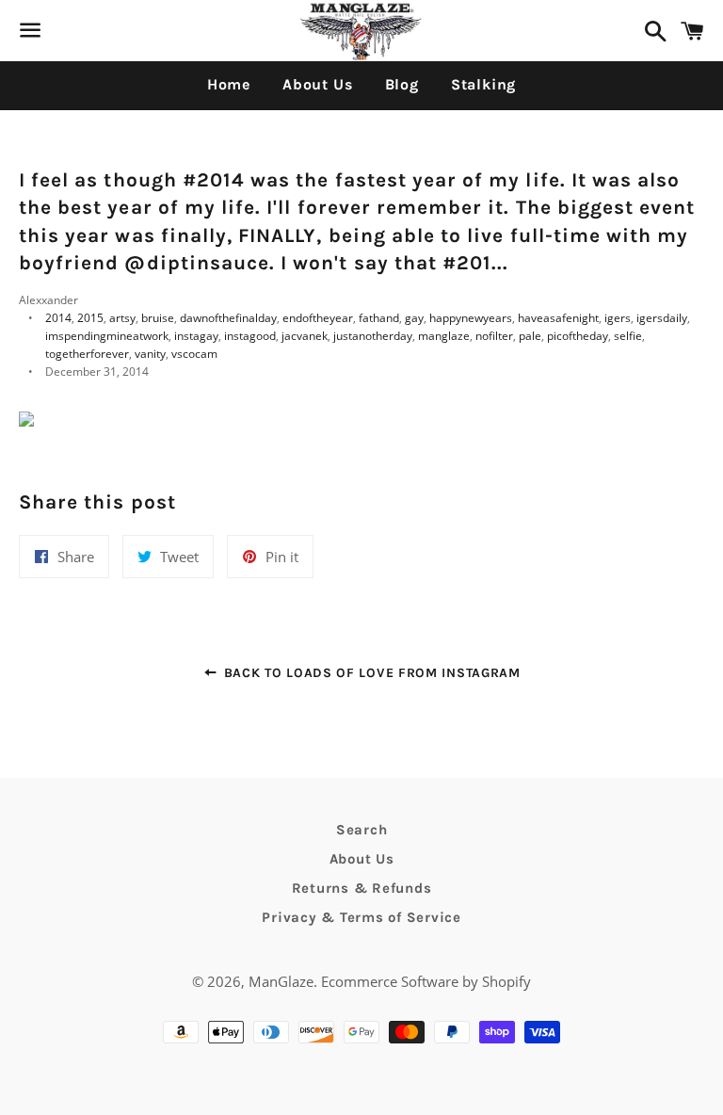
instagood (250, 336)
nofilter (494, 336)
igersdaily (661, 318)
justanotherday (372, 336)
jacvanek (304, 336)
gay (414, 318)
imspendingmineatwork (107, 336)
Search (362, 829)
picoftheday (577, 336)
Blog (402, 84)
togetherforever (87, 354)
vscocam (194, 354)
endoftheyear (317, 318)
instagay (196, 336)
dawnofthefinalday (228, 318)
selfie (628, 336)
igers (617, 318)
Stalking (483, 84)
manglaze (444, 336)
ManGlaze (281, 981)
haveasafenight (558, 318)
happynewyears (470, 318)
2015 (90, 318)
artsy (122, 318)
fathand (379, 318)
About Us (317, 84)
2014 (58, 318)
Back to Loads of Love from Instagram (370, 673)
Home (228, 84)
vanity (150, 354)
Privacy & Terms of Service (361, 917)
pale (530, 336)
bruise (157, 318)
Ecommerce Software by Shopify (426, 981)
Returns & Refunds (362, 888)
